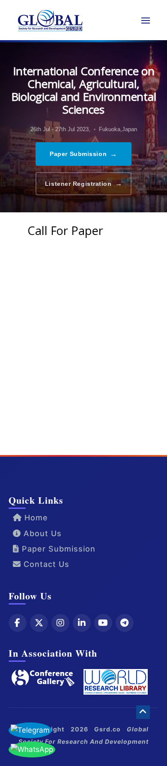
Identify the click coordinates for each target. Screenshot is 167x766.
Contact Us (45, 564)
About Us (41, 533)
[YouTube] (103, 623)
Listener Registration (83, 183)
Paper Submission (83, 154)
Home (35, 517)
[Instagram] (60, 623)
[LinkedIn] (82, 623)
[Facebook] (18, 623)
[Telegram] (125, 623)
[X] (39, 623)
